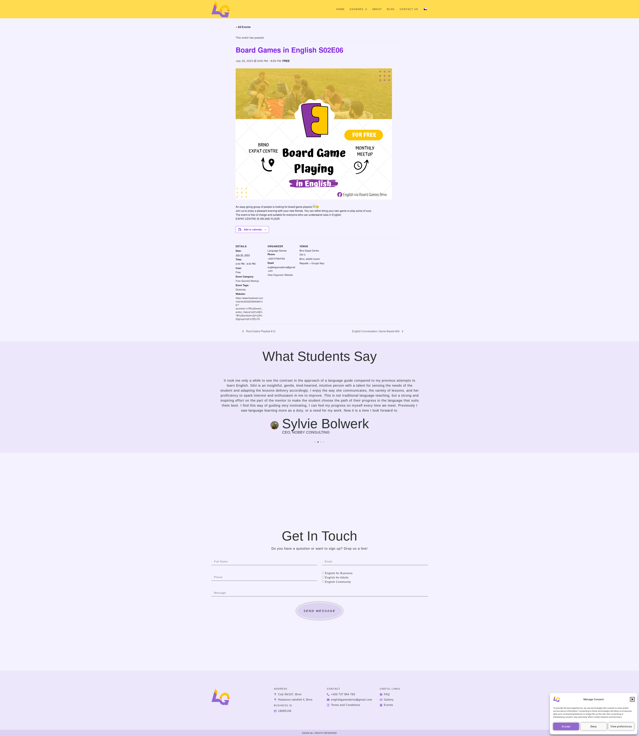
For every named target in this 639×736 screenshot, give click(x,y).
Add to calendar (253, 229)
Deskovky (241, 289)
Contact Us (409, 9)
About (377, 9)
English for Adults (337, 577)
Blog (391, 9)
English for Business (339, 573)
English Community (338, 581)
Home (340, 9)
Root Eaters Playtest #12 (260, 331)
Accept (566, 726)
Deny (593, 726)
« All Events (243, 27)
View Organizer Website (280, 274)
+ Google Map (316, 263)
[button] (632, 699)
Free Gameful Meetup (247, 280)
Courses (356, 9)
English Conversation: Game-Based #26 (376, 331)
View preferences (621, 726)
